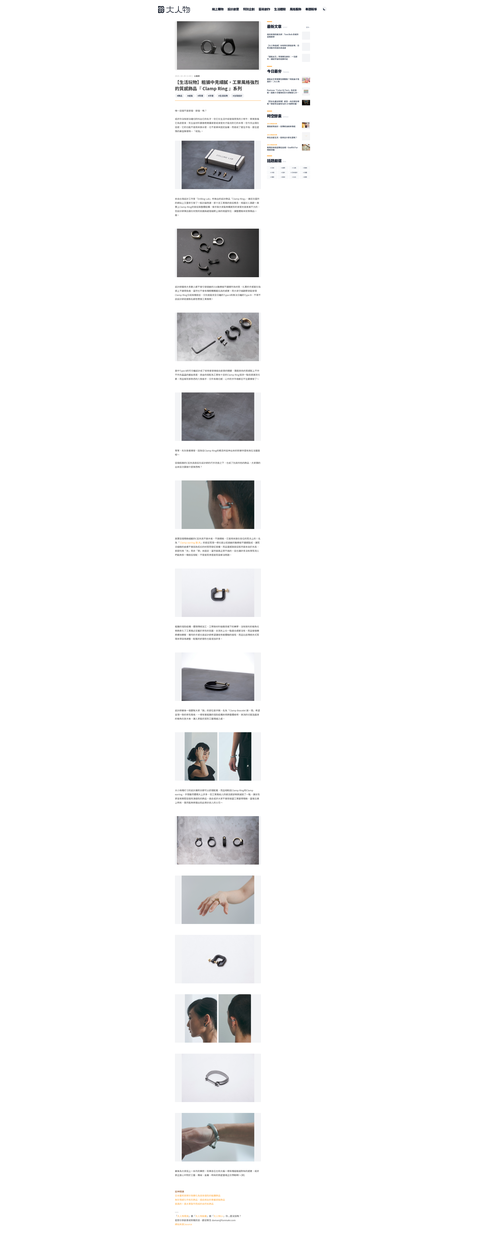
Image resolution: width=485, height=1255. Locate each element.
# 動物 (305, 168)
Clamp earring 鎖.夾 (190, 542)
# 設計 (283, 172)
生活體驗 (280, 9)
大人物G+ (218, 1216)
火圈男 (197, 76)
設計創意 (233, 9)
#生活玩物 (223, 95)
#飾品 (179, 95)
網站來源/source (183, 1224)
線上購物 (217, 9)
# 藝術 (283, 177)
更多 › (308, 27)
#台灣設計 (237, 95)
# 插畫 (305, 172)
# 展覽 (305, 177)
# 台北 (294, 177)
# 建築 (283, 168)
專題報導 (311, 9)
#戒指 (190, 95)
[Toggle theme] (324, 9)
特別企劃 (248, 9)
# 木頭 (272, 172)
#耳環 (200, 95)
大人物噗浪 (183, 1216)
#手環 (210, 95)
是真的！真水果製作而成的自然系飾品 (194, 1203)
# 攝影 (272, 177)
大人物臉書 (201, 1216)
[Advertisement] (218, 1236)
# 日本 (272, 168)
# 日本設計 (294, 172)
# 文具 (294, 168)
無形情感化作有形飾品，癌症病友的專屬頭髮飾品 (200, 1199)
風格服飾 (295, 9)
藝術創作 (264, 9)
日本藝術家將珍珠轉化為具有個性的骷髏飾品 (197, 1195)
